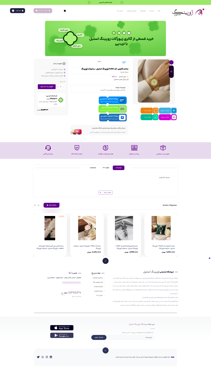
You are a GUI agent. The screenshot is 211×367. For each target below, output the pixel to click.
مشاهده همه (52, 205)
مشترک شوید (99, 337)
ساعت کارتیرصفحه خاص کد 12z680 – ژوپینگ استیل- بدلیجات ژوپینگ (126, 247)
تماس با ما (100, 295)
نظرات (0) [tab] (106, 168)
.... (171, 62)
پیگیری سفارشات (98, 278)
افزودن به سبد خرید (46, 86)
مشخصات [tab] (93, 168)
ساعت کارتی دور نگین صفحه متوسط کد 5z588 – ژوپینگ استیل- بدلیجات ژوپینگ (50, 247)
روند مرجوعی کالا (98, 282)
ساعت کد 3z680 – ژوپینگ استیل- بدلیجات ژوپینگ (87, 247)
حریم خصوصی (98, 291)
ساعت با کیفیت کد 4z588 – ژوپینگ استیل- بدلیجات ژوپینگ (163, 247)
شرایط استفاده (98, 286)
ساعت (122, 72)
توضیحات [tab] (119, 168)
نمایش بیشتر (107, 192)
